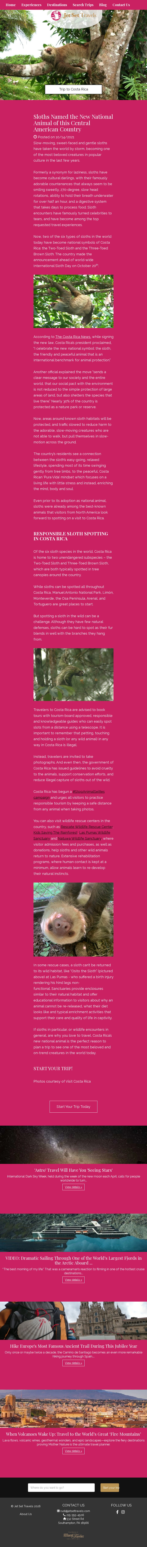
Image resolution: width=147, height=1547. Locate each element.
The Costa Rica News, (73, 337)
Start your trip (111, 1487)
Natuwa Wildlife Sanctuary (79, 838)
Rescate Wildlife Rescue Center (87, 827)
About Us (26, 1514)
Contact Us (121, 4)
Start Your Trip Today (73, 1107)
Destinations (57, 4)
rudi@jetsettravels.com (75, 1511)
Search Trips (83, 4)
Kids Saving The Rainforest (55, 832)
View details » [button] (73, 1187)
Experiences (31, 4)
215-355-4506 (75, 1515)
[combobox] (61, 1487)
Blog (103, 4)
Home (11, 4)
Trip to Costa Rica (73, 89)
